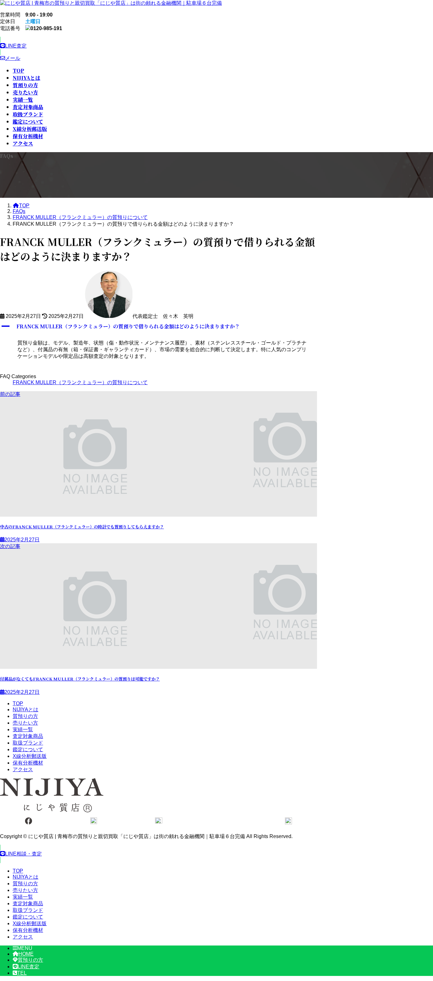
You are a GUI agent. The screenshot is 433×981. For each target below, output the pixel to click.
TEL (22, 973)
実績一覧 (23, 729)
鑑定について (28, 749)
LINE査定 (28, 966)
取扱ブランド (28, 742)
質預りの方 (25, 716)
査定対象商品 (28, 736)
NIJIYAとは (25, 709)
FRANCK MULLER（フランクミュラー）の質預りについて (80, 382)
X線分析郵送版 (30, 756)
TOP (18, 703)
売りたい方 (25, 723)
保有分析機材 (28, 762)
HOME (26, 954)
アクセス (23, 769)
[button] (158, 46)
